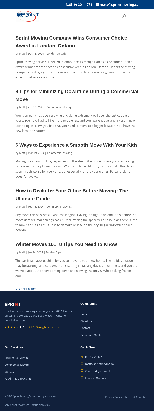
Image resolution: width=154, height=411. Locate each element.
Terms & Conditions (137, 397)
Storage (9, 371)
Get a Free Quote (91, 335)
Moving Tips (53, 252)
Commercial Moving (59, 107)
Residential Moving (17, 357)
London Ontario (56, 53)
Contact (85, 328)
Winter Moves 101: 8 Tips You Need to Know (66, 244)
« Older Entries (25, 289)
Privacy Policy (113, 397)
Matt (22, 53)
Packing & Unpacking (18, 378)
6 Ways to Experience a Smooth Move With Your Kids (76, 145)
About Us (86, 321)
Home (84, 314)
